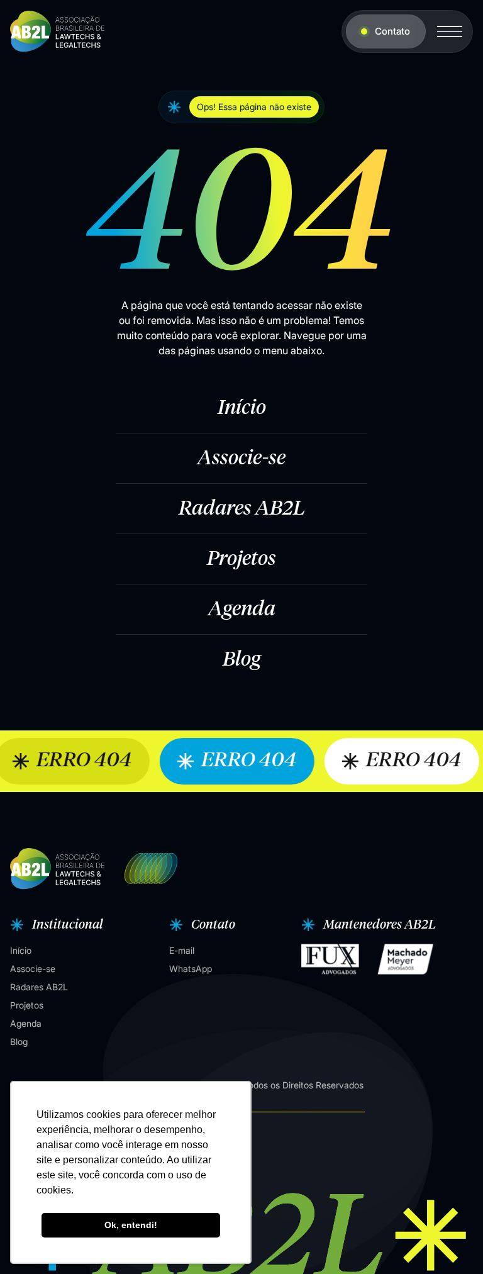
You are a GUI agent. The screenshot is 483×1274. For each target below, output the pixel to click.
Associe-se (241, 459)
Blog (241, 660)
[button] (55, 925)
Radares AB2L (242, 509)
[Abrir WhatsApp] (451, 1242)
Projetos (241, 559)
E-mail (181, 950)
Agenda (241, 610)
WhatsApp (190, 968)
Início (242, 408)
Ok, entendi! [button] (130, 1225)
